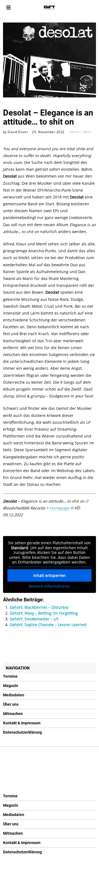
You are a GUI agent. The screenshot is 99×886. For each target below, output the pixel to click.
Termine (10, 676)
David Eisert (18, 132)
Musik (87, 132)
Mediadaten (13, 695)
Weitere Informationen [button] (49, 586)
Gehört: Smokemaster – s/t (34, 618)
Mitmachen (13, 713)
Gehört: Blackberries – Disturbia (39, 607)
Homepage (59, 508)
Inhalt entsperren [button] (49, 575)
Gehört (74, 132)
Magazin (10, 685)
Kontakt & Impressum (21, 723)
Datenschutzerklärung (22, 732)
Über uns (10, 704)
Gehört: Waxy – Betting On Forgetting (44, 613)
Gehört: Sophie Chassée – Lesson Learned (48, 624)
